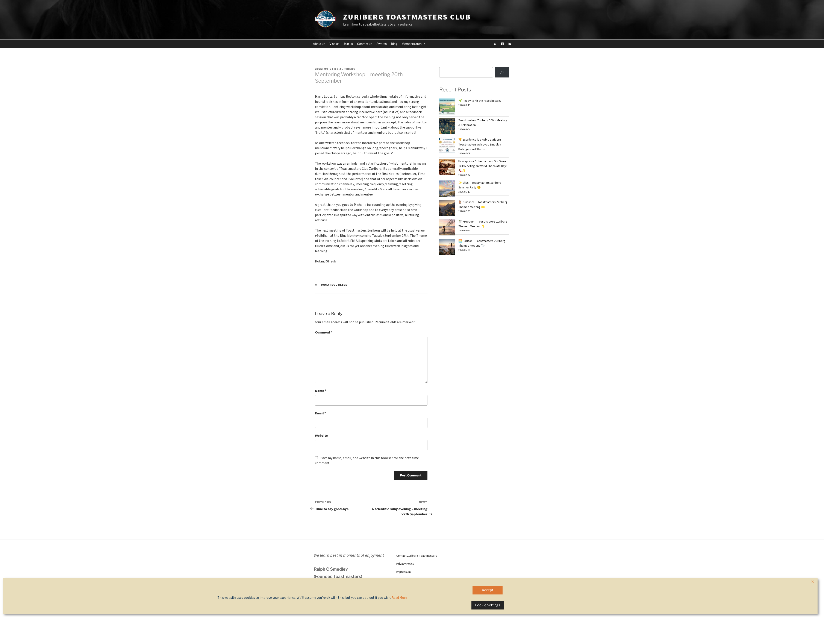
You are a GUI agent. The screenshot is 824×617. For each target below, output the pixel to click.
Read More (399, 597)
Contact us (364, 43)
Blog (394, 43)
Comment (323, 332)
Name (320, 390)
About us (319, 43)
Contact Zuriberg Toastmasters (416, 556)
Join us (348, 43)
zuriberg (347, 68)
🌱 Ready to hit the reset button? (479, 101)
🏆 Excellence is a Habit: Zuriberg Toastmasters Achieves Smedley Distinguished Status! (479, 145)
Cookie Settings (487, 605)
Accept (487, 590)
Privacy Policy (405, 564)
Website (321, 435)
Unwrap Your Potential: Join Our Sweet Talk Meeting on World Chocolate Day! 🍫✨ (482, 166)
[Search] (502, 72)
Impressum (403, 572)
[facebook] (502, 43)
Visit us (334, 43)
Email (320, 413)
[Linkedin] (509, 43)
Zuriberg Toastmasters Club (407, 17)
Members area (411, 43)
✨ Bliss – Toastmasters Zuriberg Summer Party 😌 (479, 185)
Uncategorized (334, 284)
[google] (495, 43)
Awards (381, 43)
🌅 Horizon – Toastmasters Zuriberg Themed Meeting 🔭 (481, 243)
